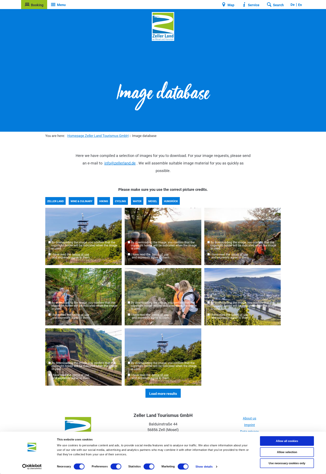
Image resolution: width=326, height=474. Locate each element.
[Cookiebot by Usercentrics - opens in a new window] (31, 466)
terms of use (80, 254)
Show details (204, 466)
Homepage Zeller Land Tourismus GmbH (98, 136)
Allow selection (287, 452)
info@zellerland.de (120, 163)
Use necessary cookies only (287, 463)
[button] (34, 4)
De (293, 5)
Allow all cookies (287, 441)
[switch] (116, 466)
